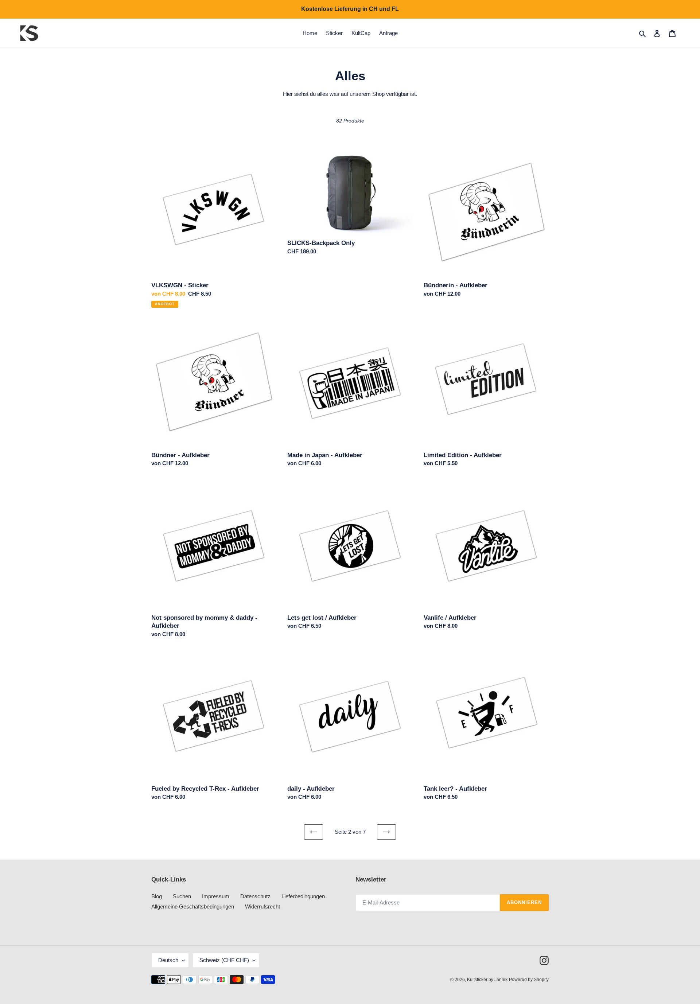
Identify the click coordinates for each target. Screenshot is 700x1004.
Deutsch (168, 960)
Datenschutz (255, 896)
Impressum (215, 896)
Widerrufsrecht (262, 906)
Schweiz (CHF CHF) (224, 960)
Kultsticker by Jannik (487, 979)
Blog (156, 896)
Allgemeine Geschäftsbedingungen (192, 906)
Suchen (182, 896)
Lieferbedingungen (303, 896)
